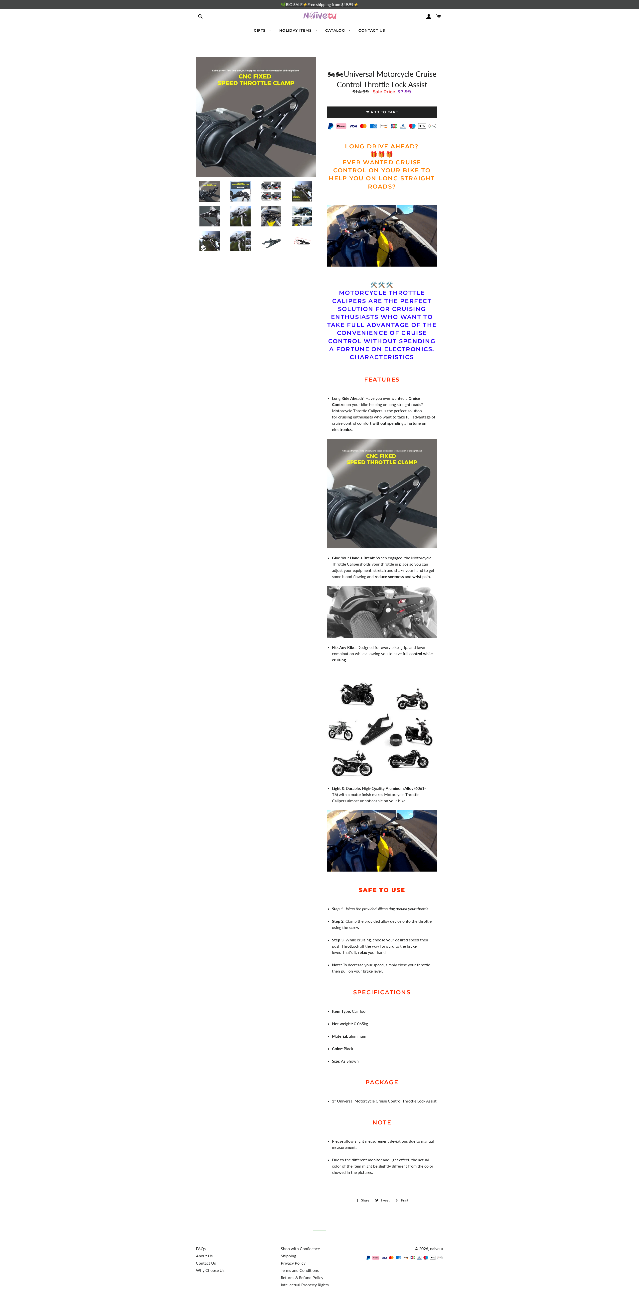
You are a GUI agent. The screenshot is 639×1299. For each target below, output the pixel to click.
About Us (204, 1255)
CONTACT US (371, 30)
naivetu (436, 1248)
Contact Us (206, 1263)
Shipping (288, 1255)
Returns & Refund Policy (302, 1277)
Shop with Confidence (300, 1248)
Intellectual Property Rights (305, 1284)
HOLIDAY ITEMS (296, 30)
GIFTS (260, 30)
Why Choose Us (210, 1270)
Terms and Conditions (300, 1270)
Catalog (335, 30)
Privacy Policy (293, 1263)
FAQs (201, 1248)
